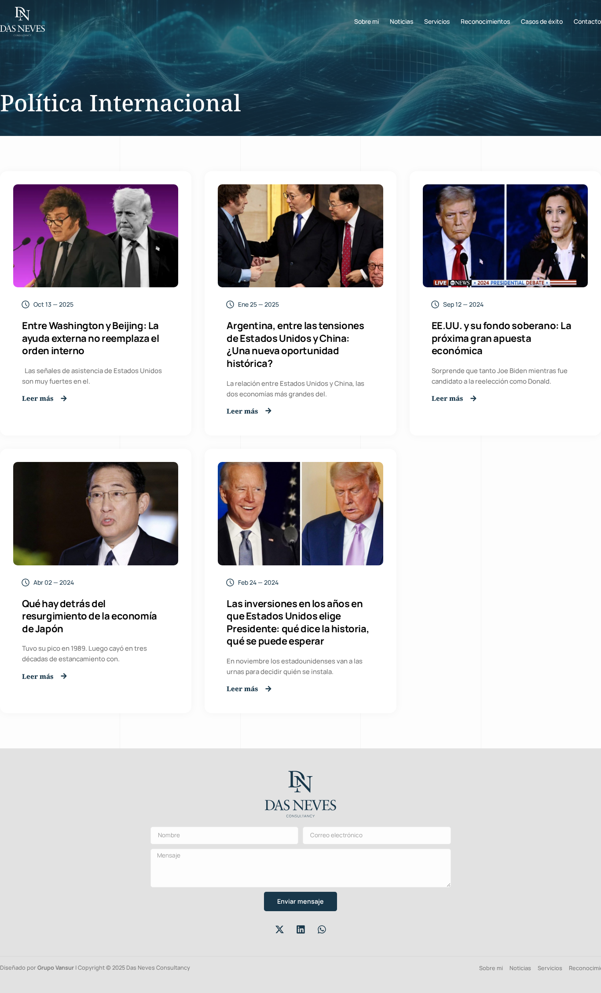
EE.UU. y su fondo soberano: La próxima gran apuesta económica (502, 338)
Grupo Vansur (55, 967)
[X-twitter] (279, 929)
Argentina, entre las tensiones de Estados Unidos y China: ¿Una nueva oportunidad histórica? (295, 344)
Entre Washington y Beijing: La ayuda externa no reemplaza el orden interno (90, 338)
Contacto (587, 21)
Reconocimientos (485, 21)
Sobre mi (366, 21)
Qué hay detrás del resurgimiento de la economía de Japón (89, 616)
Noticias (401, 21)
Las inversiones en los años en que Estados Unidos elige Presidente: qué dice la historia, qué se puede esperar (298, 622)
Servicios (437, 21)
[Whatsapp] (321, 929)
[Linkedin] (300, 929)
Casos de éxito (542, 21)
